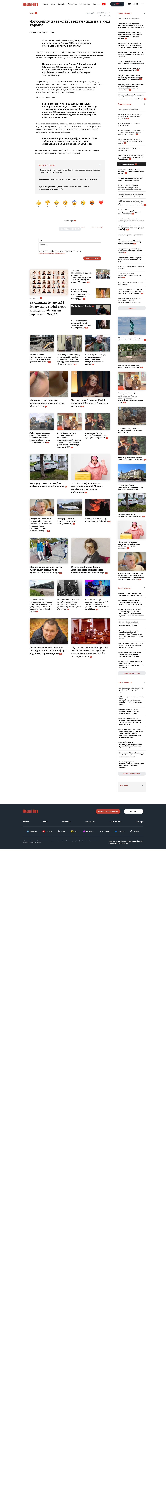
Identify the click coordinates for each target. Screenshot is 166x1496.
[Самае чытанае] (144, 588)
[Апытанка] (142, 785)
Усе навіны (132, 308)
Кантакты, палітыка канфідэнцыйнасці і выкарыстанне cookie (126, 842)
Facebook (121, 831)
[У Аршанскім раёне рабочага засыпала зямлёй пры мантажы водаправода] (132, 420)
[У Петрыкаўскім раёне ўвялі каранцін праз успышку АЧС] (132, 356)
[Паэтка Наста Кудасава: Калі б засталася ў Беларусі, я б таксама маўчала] (90, 389)
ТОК (76, 831)
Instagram (89, 831)
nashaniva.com (27, 842)
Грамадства (72, 4)
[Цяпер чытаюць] (144, 13)
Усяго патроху (85, 4)
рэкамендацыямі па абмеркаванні (52, 253)
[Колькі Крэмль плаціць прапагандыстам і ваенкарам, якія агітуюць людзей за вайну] (97, 350)
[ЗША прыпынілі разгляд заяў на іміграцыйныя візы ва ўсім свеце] (132, 328)
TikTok (63, 831)
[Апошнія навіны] (144, 104)
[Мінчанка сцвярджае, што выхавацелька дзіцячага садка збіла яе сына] (48, 389)
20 (75, 364)
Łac (104, 16)
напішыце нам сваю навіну (108, 811)
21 (47, 442)
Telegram (33, 831)
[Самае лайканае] (144, 682)
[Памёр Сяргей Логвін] (90, 310)
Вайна (53, 4)
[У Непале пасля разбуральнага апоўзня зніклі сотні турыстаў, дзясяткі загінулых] (41, 350)
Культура (96, 4)
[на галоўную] (30, 4)
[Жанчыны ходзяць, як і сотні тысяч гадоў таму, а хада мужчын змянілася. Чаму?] (48, 556)
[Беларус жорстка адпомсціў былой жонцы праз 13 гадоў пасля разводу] (90, 324)
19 (97, 609)
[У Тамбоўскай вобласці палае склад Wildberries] (97, 515)
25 (91, 656)
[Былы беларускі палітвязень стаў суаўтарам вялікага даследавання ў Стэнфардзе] (90, 294)
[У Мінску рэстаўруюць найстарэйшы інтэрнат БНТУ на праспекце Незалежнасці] (132, 477)
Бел (129, 4)
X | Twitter (105, 831)
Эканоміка (61, 4)
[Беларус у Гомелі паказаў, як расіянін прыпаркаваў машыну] (48, 473)
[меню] (142, 4)
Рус (109, 16)
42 (67, 609)
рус (137, 4)
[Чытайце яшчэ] (100, 165)
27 (36, 13)
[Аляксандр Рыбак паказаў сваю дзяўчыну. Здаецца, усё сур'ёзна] (97, 430)
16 (107, 437)
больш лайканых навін (131, 773)
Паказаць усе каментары (70, 229)
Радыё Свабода (91, 13)
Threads (136, 831)
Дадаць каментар (92, 258)
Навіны (45, 4)
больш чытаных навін (132, 673)
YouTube (49, 831)
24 (145, 98)
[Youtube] (104, 4)
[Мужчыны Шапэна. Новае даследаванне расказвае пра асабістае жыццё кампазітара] (90, 556)
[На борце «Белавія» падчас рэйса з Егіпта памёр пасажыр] (69, 515)
